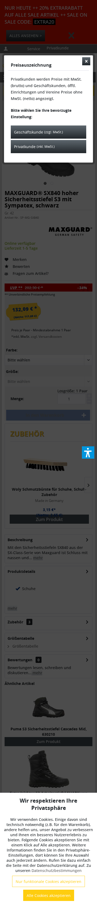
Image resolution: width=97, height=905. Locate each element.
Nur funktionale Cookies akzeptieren (48, 881)
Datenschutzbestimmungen (57, 870)
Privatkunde (34, 146)
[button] (88, 452)
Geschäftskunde (38, 132)
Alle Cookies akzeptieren (49, 895)
